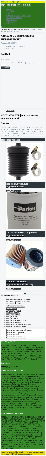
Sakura (15, 353)
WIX (26, 353)
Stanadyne (9, 351)
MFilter (41, 347)
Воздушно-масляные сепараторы (18, 301)
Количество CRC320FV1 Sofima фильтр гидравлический (22, 63)
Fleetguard (14, 345)
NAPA (9, 357)
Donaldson (22, 345)
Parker (34, 347)
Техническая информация (18, 16)
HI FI (37, 345)
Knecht (33, 351)
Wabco (3, 353)
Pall (36, 353)
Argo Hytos (25, 349)
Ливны (33, 359)
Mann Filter (5, 345)
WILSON (11, 439)
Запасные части (11, 309)
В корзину (5, 68)
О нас (8, 14)
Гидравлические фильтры (17, 29)
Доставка (10, 22)
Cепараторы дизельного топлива (18, 299)
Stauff (3, 357)
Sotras (21, 347)
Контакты (10, 24)
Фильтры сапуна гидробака (16, 326)
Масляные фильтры (13, 313)
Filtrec (21, 353)
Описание (10, 111)
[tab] (25, 111)
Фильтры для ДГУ (12, 334)
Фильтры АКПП (12, 318)
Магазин (10, 12)
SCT (9, 347)
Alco (15, 355)
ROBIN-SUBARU (20, 435)
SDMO (27, 444)
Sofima (17, 349)
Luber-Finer (19, 351)
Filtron (15, 347)
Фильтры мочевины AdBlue (16, 320)
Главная (9, 10)
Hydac (3, 349)
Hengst (26, 351)
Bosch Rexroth (24, 359)
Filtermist (10, 359)
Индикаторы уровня (13, 311)
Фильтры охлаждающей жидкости (18, 324)
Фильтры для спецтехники (15, 336)
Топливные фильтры (13, 315)
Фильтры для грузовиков (15, 332)
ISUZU (30, 435)
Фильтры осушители (13, 322)
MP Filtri (10, 349)
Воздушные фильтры (13, 303)
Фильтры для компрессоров (16, 338)
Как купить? (11, 20)
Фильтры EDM (11, 317)
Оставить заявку (14, 18)
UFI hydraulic (31, 355)
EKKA (9, 353)
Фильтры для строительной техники (19, 330)
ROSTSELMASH (15, 419)
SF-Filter (30, 345)
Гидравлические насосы (14, 305)
